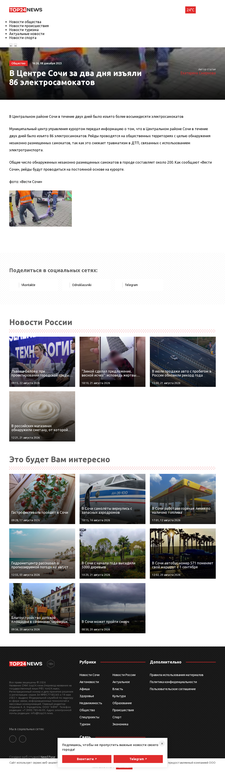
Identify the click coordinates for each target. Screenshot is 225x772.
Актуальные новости (26, 34)
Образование (122, 703)
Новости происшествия (29, 26)
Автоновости (89, 682)
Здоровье (87, 696)
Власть (117, 689)
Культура (119, 696)
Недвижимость (91, 703)
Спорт (117, 717)
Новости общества (25, 22)
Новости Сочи (90, 675)
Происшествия (123, 710)
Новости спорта (22, 38)
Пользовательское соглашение (173, 689)
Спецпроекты (89, 717)
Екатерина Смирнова (198, 73)
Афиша (85, 689)
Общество (87, 710)
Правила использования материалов (176, 675)
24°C (190, 10)
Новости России (124, 675)
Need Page (48, 757)
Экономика (120, 724)
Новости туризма (24, 30)
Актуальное (121, 682)
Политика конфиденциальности (173, 682)
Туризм (85, 724)
